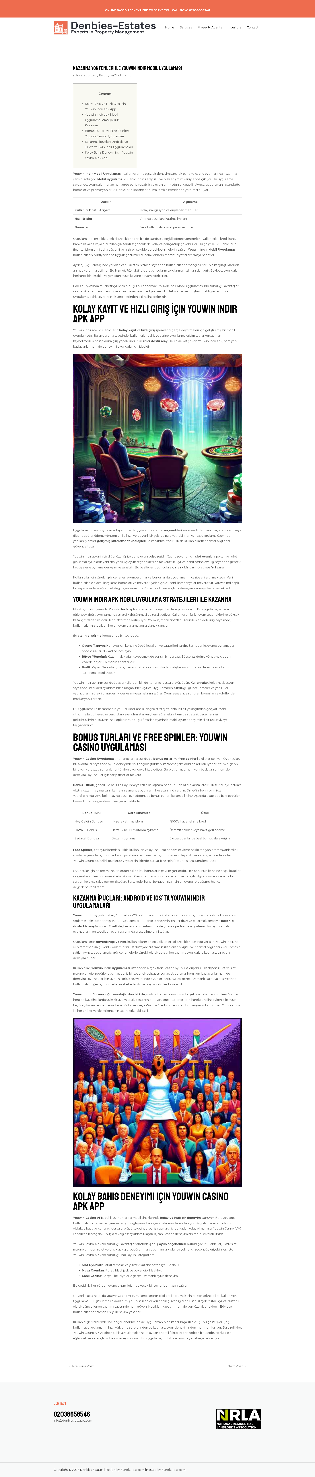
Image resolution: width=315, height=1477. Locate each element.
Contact (252, 27)
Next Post (237, 1366)
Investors (234, 27)
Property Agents (210, 27)
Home (169, 27)
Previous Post (81, 1366)
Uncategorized (86, 75)
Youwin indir (153, 588)
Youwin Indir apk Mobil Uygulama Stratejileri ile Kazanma (102, 120)
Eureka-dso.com (133, 1470)
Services (186, 27)
